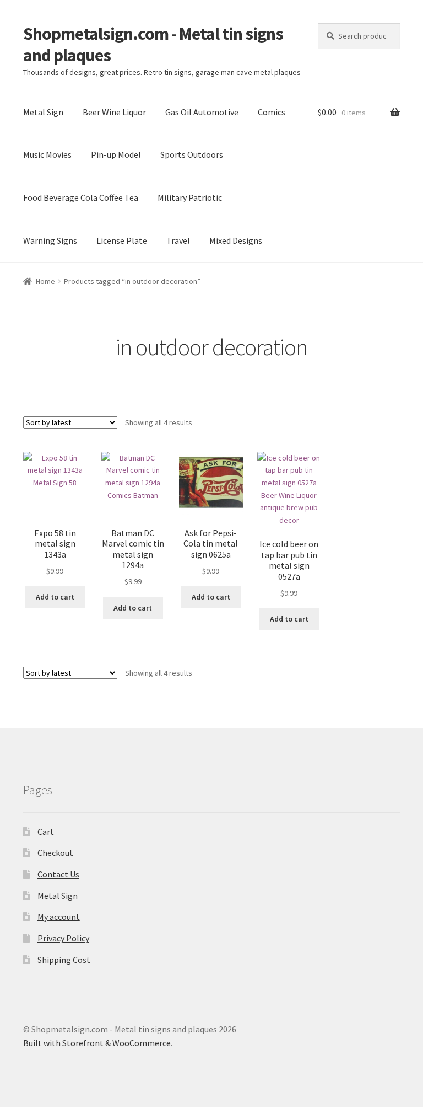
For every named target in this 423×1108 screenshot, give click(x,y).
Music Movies (47, 154)
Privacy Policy (63, 938)
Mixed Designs (235, 240)
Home (45, 281)
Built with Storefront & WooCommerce (97, 1042)
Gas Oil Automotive (201, 111)
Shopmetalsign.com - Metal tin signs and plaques (153, 44)
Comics (271, 111)
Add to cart (55, 597)
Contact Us (58, 874)
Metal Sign (43, 111)
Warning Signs (50, 240)
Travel (178, 240)
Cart (45, 831)
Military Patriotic (190, 197)
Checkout (55, 852)
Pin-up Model (116, 154)
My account (58, 916)
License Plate (121, 240)
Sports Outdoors (191, 154)
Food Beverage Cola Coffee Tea (80, 197)
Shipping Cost (63, 959)
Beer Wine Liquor (114, 111)
